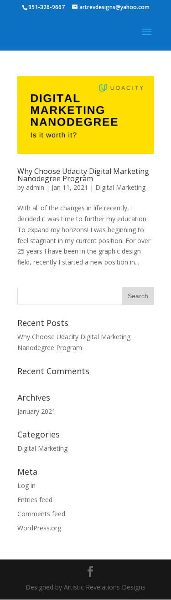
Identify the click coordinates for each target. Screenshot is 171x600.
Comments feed (41, 513)
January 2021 (36, 411)
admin (35, 187)
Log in (26, 485)
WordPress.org (39, 528)
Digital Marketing (120, 187)
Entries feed (34, 499)
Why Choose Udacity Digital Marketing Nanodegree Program (83, 174)
